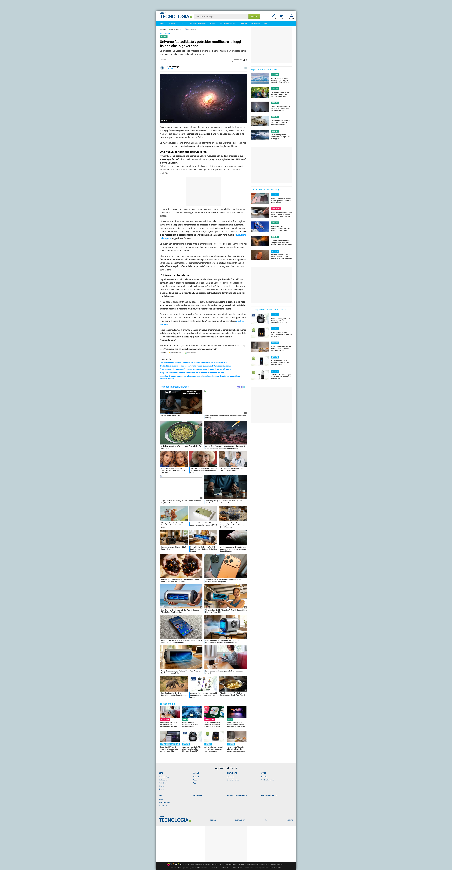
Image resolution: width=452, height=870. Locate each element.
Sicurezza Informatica (237, 795)
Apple (195, 780)
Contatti (290, 820)
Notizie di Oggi (164, 777)
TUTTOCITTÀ (242, 864)
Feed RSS (213, 820)
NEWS (162, 24)
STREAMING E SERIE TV (197, 24)
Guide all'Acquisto (267, 780)
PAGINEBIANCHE (231, 864)
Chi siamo (174, 867)
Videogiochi (163, 805)
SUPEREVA (280, 864)
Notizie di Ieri (163, 780)
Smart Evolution (233, 780)
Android (196, 777)
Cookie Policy (196, 867)
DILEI (248, 864)
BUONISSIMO (272, 864)
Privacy (188, 867)
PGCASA (222, 864)
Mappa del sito (240, 820)
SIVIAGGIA (254, 864)
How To (264, 777)
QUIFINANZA (263, 864)
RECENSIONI (255, 24)
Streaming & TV (164, 802)
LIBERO (184, 864)
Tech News (163, 783)
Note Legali (181, 867)
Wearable (230, 777)
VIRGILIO (191, 864)
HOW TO (213, 24)
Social (161, 799)
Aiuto (217, 867)
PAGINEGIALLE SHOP (212, 864)
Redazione (197, 795)
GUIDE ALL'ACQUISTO (228, 24)
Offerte (161, 789)
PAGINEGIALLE (199, 864)
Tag (266, 820)
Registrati (273, 18)
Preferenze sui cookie (208, 867)
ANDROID (171, 24)
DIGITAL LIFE (165, 719)
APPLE (181, 24)
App (194, 783)
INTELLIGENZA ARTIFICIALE (170, 744)
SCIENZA (167, 33)
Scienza (161, 786)
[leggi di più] (245, 68)
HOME (161, 33)
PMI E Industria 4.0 (269, 795)
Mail (281, 18)
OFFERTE (243, 24)
